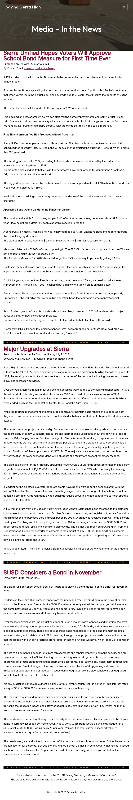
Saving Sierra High (23, 7)
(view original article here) (39, 68)
